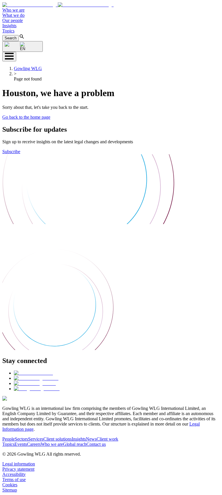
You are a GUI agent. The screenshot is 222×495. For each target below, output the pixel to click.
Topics (8, 30)
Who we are (13, 10)
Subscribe (11, 151)
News (91, 439)
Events (20, 444)
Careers (34, 444)
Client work (107, 439)
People (8, 439)
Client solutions (57, 439)
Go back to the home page (26, 117)
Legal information (18, 463)
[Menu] (9, 56)
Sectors (21, 439)
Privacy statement (18, 469)
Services (35, 439)
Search (10, 38)
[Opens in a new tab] (33, 373)
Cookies (9, 484)
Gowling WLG (28, 68)
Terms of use (14, 479)
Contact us (96, 444)
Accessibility (14, 474)
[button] (58, 4)
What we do (13, 15)
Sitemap (9, 489)
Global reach (74, 444)
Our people (12, 20)
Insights (9, 25)
